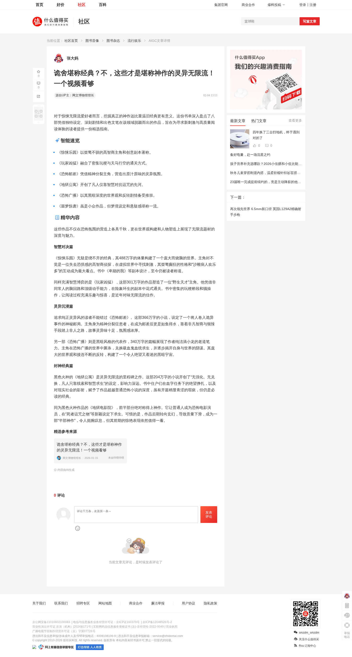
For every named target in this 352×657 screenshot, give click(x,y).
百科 (103, 5)
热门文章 (259, 121)
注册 (313, 5)
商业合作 (248, 5)
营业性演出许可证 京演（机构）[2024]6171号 (61, 626)
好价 (60, 5)
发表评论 (208, 514)
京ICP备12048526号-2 (157, 622)
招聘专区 (83, 603)
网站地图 (105, 603)
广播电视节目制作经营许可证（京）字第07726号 (63, 631)
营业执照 (171, 626)
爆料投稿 (274, 5)
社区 (81, 5)
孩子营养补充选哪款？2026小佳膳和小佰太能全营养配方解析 (276, 164)
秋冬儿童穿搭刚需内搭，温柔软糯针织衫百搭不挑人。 (270, 173)
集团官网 (221, 5)
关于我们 (39, 603)
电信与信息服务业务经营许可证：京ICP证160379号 (106, 622)
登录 (302, 5)
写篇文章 (309, 21)
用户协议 (188, 603)
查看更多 (295, 120)
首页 (39, 5)
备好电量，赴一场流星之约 (250, 155)
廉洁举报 (158, 603)
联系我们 (61, 603)
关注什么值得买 (309, 639)
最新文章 (237, 121)
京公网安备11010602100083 (51, 622)
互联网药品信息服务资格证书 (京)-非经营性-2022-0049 (128, 626)
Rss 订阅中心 (307, 645)
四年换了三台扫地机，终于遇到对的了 (276, 135)
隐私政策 (210, 603)
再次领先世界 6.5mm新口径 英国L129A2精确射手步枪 (265, 212)
